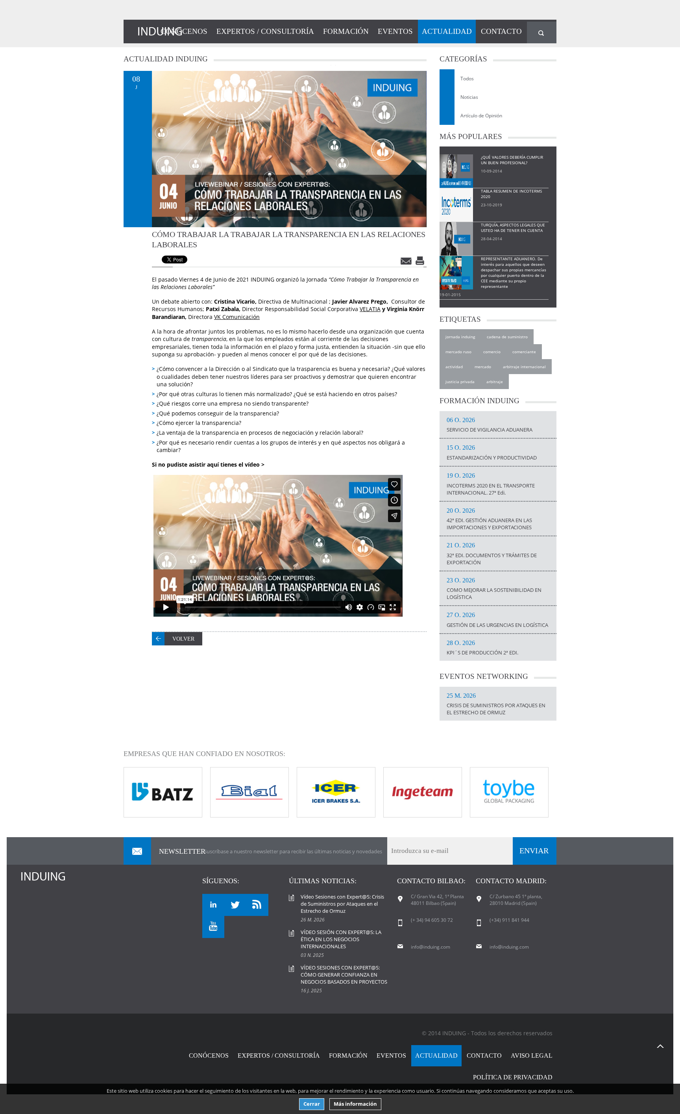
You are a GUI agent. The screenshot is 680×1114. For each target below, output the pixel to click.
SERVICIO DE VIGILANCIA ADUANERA (489, 425)
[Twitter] (235, 905)
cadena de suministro (507, 336)
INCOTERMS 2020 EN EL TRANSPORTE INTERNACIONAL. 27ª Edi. (491, 484)
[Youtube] (213, 927)
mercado (483, 366)
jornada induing (460, 336)
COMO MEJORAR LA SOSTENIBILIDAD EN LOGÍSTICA (494, 589)
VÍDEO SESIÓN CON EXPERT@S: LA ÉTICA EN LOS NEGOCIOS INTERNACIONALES (341, 939)
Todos (467, 78)
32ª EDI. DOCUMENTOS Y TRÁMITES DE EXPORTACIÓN (492, 554)
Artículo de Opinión (481, 115)
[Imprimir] (421, 261)
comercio (492, 351)
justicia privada (460, 381)
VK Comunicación (237, 317)
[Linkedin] (213, 905)
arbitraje (494, 381)
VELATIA (370, 309)
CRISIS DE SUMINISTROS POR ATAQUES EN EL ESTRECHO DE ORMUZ (496, 704)
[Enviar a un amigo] (406, 261)
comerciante (524, 351)
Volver (183, 639)
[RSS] (257, 905)
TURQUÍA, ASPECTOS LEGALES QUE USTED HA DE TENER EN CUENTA (513, 227)
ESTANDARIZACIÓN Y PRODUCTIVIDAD (492, 453)
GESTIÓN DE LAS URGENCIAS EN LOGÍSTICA (497, 620)
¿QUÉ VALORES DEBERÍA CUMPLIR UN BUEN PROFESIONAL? (512, 159)
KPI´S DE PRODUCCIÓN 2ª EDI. (482, 648)
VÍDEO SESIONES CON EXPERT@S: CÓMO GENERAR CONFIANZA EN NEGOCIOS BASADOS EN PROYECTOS (344, 974)
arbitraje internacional (524, 366)
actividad (454, 366)
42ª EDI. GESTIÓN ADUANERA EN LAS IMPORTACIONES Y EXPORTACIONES (489, 519)
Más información (355, 1104)
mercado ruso (458, 351)
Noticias (469, 97)
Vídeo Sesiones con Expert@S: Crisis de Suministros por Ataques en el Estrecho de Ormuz (342, 903)
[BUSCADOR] (541, 32)
